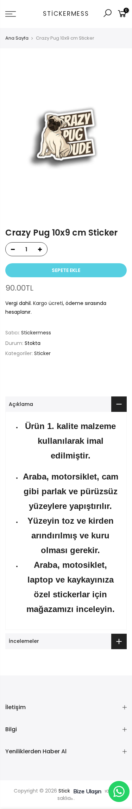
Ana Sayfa (17, 38)
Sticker (42, 353)
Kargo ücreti (48, 303)
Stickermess (66, 14)
